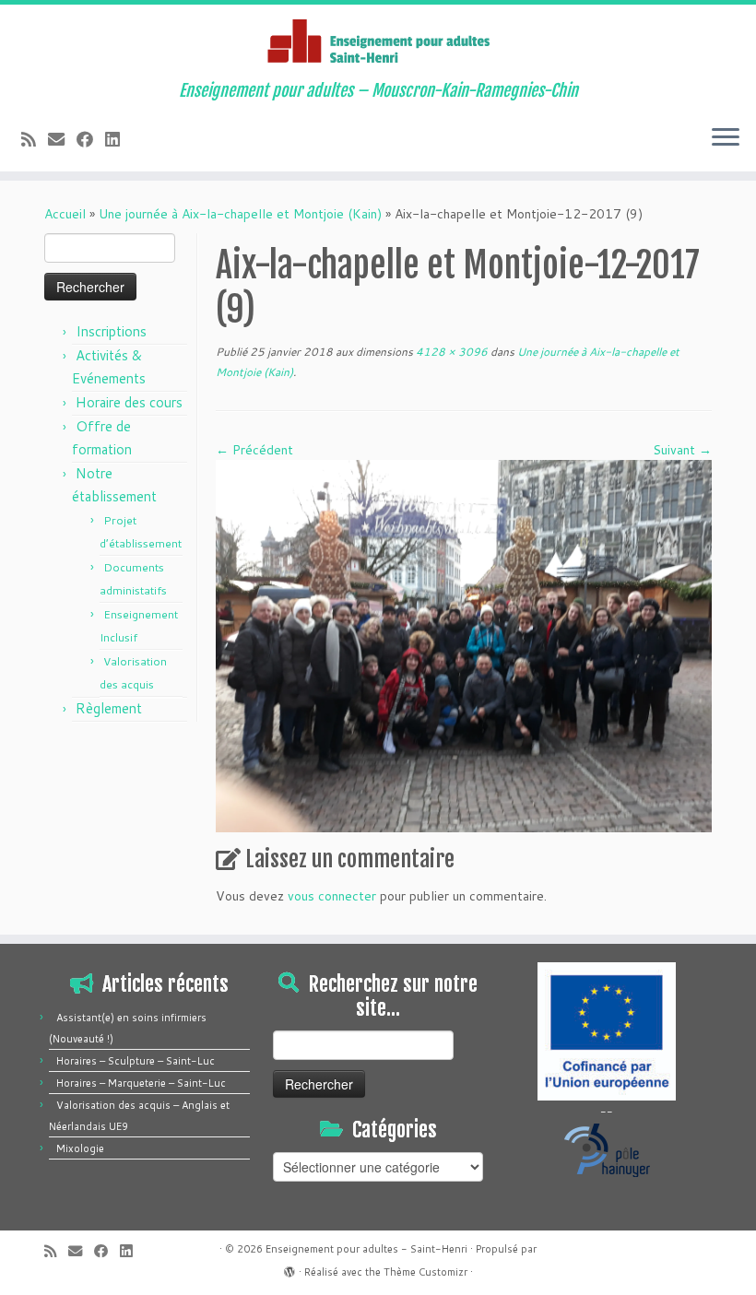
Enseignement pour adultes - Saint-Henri (366, 1249)
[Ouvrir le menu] (725, 138)
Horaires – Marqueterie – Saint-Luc (141, 1083)
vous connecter (332, 896)
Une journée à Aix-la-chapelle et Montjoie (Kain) (240, 214)
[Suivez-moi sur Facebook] (91, 139)
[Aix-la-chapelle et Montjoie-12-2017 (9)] (464, 644)
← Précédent (254, 450)
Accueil (65, 214)
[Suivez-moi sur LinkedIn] (118, 139)
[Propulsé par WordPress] (289, 1268)
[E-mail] (62, 139)
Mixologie (80, 1148)
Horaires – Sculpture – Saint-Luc (135, 1061)
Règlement (109, 708)
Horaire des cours (129, 402)
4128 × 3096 (450, 351)
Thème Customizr (425, 1272)
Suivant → (682, 450)
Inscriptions (111, 331)
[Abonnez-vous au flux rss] (34, 139)
